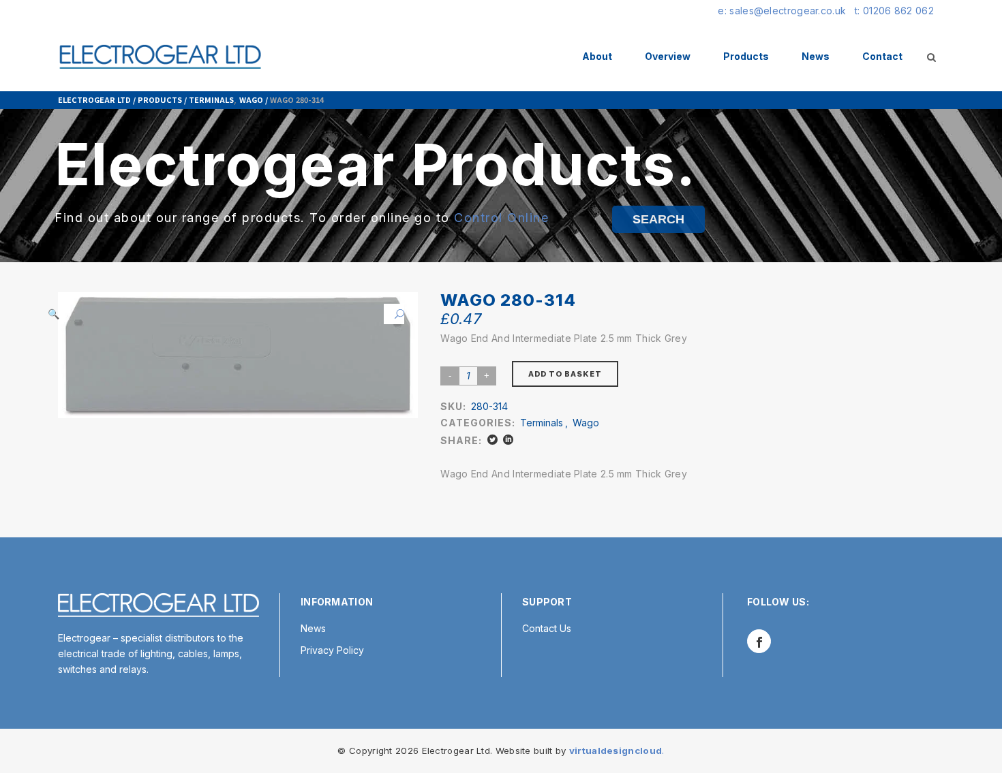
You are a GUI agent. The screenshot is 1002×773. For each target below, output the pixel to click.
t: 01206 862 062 (894, 10)
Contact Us (546, 628)
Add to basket (565, 374)
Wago (251, 99)
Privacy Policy (332, 650)
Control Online (501, 217)
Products (160, 99)
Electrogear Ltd (94, 99)
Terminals (211, 99)
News (313, 628)
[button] (394, 314)
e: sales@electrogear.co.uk (782, 10)
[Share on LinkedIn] (508, 440)
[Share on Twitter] (492, 440)
